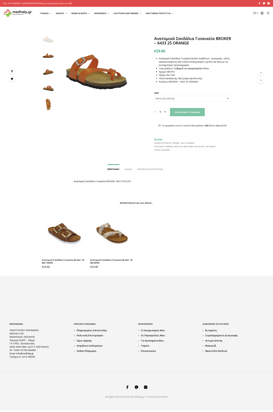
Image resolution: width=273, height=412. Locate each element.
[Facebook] (12, 71)
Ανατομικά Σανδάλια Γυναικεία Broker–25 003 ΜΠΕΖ (111, 261)
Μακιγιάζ (210, 345)
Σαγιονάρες (211, 146)
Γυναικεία (169, 146)
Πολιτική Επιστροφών (90, 335)
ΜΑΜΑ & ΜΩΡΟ (79, 13)
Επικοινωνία (148, 350)
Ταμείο (145, 345)
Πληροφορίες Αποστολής (92, 330)
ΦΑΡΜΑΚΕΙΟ (100, 13)
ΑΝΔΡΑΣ (60, 13)
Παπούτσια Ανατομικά (183, 146)
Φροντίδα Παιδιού (216, 350)
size (156, 93)
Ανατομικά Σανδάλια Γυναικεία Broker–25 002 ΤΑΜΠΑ (63, 261)
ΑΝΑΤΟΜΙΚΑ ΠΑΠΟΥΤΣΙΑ (158, 13)
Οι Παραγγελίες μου (153, 335)
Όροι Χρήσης (84, 340)
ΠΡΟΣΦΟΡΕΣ (199, 146)
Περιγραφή (113, 169)
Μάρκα (128, 169)
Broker (158, 139)
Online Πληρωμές (86, 350)
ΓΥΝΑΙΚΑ (44, 13)
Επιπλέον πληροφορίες (150, 169)
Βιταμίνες (211, 330)
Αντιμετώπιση (213, 340)
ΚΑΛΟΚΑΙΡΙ (165, 150)
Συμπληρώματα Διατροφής (221, 335)
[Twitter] (12, 79)
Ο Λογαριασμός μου (153, 330)
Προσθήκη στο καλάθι (187, 112)
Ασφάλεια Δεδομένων (89, 345)
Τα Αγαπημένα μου (152, 340)
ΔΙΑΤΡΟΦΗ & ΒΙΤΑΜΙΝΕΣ (126, 13)
